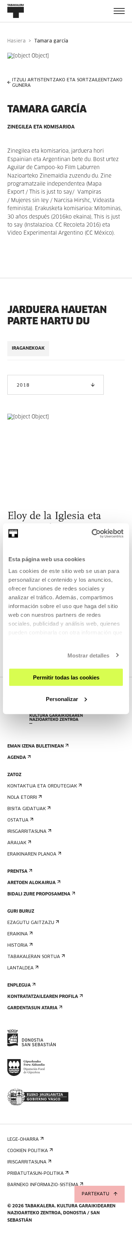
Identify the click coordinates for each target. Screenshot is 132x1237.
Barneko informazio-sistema (42, 1185)
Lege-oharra (23, 1139)
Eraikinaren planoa (31, 854)
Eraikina (17, 934)
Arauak (16, 843)
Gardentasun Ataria (32, 1008)
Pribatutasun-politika (35, 1173)
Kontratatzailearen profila (42, 997)
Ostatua (18, 820)
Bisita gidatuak (26, 809)
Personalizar (62, 699)
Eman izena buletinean (35, 746)
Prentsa (17, 871)
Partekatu (95, 1194)
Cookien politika (27, 1151)
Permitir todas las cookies (66, 677)
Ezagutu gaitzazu (30, 923)
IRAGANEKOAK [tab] (28, 348)
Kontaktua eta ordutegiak (42, 786)
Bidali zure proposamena (38, 894)
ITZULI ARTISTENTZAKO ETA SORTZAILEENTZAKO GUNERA (67, 83)
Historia (17, 945)
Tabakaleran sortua (33, 957)
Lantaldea (20, 968)
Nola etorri (22, 798)
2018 (22, 385)
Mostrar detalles (88, 655)
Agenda (16, 758)
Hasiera (16, 41)
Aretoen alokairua (31, 883)
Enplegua (19, 985)
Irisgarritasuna (27, 832)
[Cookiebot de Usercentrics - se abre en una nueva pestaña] (93, 533)
